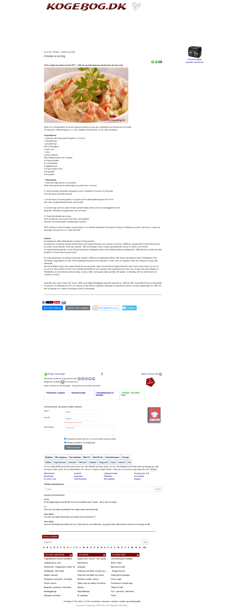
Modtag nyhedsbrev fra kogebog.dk (81, 442)
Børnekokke (49, 476)
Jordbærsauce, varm (52, 562)
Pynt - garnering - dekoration (122, 591)
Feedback (130, 307)
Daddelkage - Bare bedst (54, 571)
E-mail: (47, 417)
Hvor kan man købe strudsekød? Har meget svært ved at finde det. (71, 509)
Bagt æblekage (83, 591)
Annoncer (106, 601)
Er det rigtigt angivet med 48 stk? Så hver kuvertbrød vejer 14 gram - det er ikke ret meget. (80, 502)
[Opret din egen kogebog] (154, 415)
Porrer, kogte (116, 579)
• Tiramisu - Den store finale (130, 394)
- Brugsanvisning (118, 571)
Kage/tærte (78, 476)
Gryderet (77, 473)
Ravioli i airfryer (50, 583)
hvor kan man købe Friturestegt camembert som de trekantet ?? (70, 516)
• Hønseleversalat (78, 393)
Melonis (80, 587)
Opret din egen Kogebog (78, 307)
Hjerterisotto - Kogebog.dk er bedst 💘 (59, 566)
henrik (46, 499)
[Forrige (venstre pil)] (152, 61)
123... (145, 547)
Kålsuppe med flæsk (52, 595)
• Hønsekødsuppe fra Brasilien (105, 394)
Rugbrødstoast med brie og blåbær (58, 558)
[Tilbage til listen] (102, 373)
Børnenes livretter (118, 566)
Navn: (47, 410)
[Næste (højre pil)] (156, 61)
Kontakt (115, 601)
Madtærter (108, 476)
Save (58, 302)
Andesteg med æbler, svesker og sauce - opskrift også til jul (92, 571)
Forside (56, 51)
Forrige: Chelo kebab (56, 373)
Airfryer (154, 469)
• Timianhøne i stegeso (55, 393)
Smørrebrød (139, 476)
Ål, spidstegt (82, 595)
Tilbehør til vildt (117, 587)
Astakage (81, 566)
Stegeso (137, 478)
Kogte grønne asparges (120, 575)
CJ (45, 506)
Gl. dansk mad (50, 478)
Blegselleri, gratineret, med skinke (57, 587)
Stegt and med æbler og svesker (90, 575)
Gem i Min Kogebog (52, 307)
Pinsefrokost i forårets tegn (122, 583)
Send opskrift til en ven (108, 307)
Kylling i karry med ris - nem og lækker (92, 558)
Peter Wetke (49, 514)
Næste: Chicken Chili (150, 373)
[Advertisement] (103, 30)
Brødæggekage (50, 591)
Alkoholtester (49, 473)
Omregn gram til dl (141, 473)
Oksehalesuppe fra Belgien (122, 558)
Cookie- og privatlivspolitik (129, 601)
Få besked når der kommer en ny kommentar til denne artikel (91, 438)
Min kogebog (109, 478)
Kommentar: (49, 427)
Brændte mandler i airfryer (88, 579)
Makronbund (82, 562)
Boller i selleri (116, 562)
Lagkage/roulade (110, 473)
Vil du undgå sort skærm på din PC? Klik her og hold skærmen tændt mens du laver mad (83, 65)
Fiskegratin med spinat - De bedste (58, 579)
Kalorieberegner (80, 478)
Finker (113, 595)
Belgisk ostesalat (51, 575)
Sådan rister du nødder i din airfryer (91, 583)
